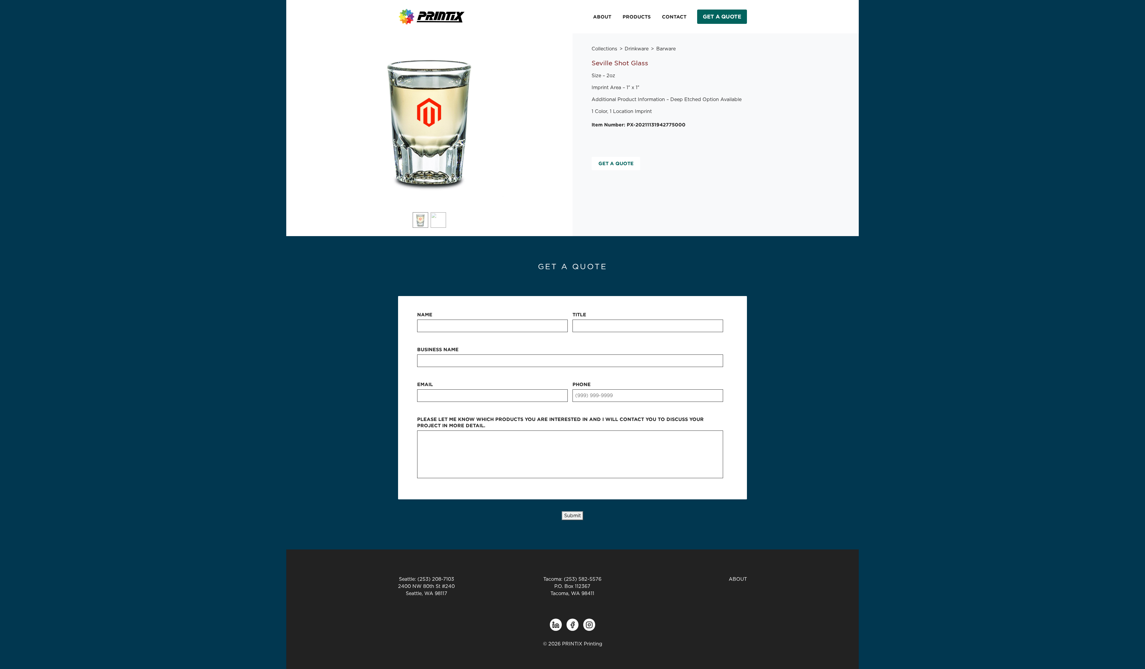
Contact (674, 16)
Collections (604, 49)
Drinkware (637, 49)
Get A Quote (722, 16)
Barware (666, 49)
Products (637, 16)
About (602, 16)
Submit (572, 515)
